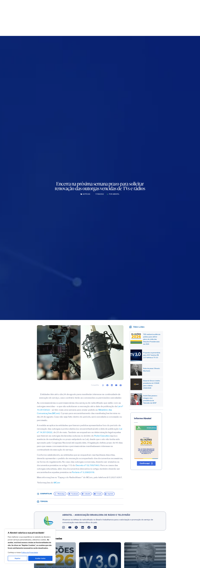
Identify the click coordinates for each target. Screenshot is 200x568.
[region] (30, 546)
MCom (57, 483)
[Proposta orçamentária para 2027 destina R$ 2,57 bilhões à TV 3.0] (136, 355)
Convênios (124, 28)
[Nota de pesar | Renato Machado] (136, 370)
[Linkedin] (83, 527)
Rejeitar (17, 558)
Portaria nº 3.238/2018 (83, 472)
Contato (134, 28)
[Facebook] (89, 527)
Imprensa (97, 28)
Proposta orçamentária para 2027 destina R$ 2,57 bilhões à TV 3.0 (151, 355)
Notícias (86, 194)
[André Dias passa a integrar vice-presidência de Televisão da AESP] (136, 399)
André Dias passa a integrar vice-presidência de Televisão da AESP (150, 399)
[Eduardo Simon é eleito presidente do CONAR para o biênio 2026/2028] (136, 384)
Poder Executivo (102, 436)
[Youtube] (70, 527)
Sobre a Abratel (81, 28)
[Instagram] (63, 527)
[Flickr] (95, 527)
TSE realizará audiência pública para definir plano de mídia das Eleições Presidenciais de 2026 (151, 339)
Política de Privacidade (29, 552)
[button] (103, 385)
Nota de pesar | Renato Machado (151, 370)
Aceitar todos (40, 558)
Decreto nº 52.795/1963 (87, 465)
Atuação (110, 28)
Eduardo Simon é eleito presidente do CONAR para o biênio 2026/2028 (151, 384)
